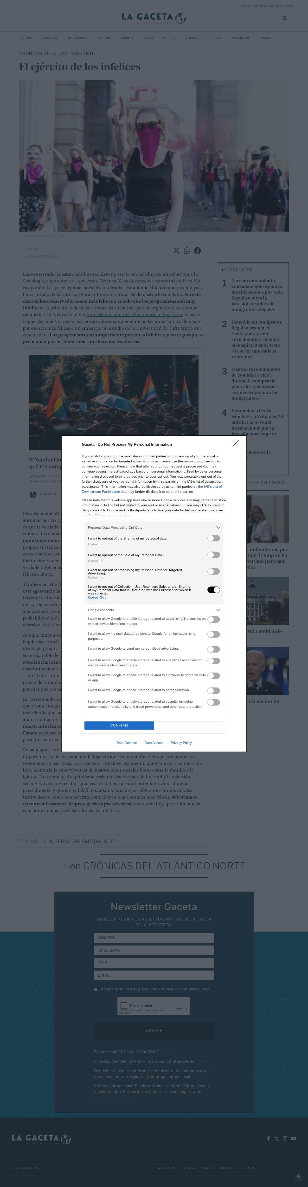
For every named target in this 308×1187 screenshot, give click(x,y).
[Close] (237, 444)
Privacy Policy (181, 743)
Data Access (154, 743)
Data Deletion (126, 743)
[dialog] (154, 593)
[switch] (213, 538)
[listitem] (154, 527)
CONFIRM (119, 725)
